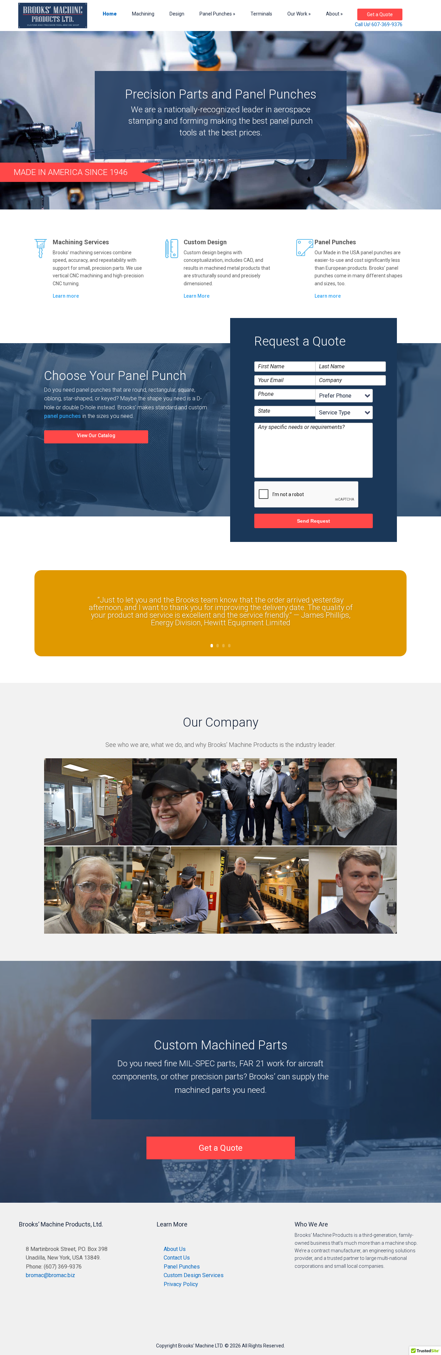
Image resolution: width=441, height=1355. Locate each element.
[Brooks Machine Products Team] (264, 845)
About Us (175, 1249)
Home (110, 13)
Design (177, 13)
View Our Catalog (96, 435)
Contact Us (177, 1257)
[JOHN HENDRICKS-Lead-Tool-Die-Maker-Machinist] (176, 845)
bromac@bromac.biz (50, 1275)
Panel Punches (215, 13)
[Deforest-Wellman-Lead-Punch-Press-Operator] (88, 933)
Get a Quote (380, 14)
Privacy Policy (181, 1284)
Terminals (261, 13)
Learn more (66, 296)
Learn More (196, 296)
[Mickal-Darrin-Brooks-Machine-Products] (264, 933)
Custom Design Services (194, 1275)
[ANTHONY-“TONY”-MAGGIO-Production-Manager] (353, 845)
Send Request (313, 521)
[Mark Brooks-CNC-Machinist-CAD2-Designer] (88, 845)
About (332, 13)
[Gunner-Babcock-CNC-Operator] (353, 933)
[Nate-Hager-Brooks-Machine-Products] (176, 933)
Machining (143, 13)
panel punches (62, 416)
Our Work (297, 13)
